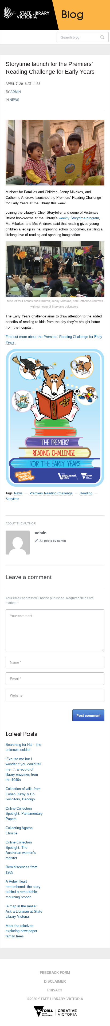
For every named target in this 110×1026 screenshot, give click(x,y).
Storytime (12, 499)
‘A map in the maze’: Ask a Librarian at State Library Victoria (24, 911)
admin (15, 91)
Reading (86, 493)
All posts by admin (53, 541)
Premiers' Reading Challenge (51, 493)
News (14, 99)
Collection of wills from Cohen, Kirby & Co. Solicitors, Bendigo (23, 794)
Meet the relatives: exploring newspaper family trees (21, 931)
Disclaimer (55, 981)
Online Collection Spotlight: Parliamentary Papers (24, 813)
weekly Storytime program (79, 218)
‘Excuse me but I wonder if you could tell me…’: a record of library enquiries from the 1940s (23, 769)
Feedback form (55, 973)
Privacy (54, 990)
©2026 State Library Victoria (55, 999)
